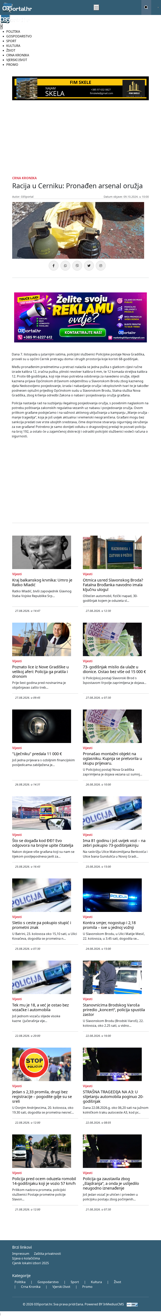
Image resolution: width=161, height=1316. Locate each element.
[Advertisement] (80, 137)
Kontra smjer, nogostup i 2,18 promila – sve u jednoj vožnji (109, 925)
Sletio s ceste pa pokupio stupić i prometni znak (41, 925)
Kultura (96, 1282)
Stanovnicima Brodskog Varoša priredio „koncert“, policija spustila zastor (114, 1009)
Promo (87, 1286)
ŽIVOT (10, 50)
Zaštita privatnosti (47, 1253)
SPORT (11, 41)
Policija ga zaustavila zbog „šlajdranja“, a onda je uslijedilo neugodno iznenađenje (111, 1183)
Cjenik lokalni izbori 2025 (30, 1263)
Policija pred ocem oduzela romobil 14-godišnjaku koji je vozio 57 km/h (44, 1181)
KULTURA (13, 46)
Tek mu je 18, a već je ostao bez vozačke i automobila (40, 1007)
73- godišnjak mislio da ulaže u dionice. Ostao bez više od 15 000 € (114, 669)
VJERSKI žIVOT (16, 60)
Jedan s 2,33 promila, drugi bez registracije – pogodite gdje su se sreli (42, 1096)
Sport (75, 1282)
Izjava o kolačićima (26, 1258)
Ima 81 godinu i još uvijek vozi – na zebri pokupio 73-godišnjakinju (114, 843)
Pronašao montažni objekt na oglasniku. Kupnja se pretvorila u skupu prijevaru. (112, 758)
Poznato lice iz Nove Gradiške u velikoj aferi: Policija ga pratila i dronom (40, 671)
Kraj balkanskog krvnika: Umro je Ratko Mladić (42, 582)
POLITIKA (13, 31)
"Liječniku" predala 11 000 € (37, 753)
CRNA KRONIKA (17, 55)
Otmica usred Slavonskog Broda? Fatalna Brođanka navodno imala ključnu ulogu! (113, 584)
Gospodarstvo (48, 1282)
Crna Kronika (30, 1286)
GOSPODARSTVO (19, 36)
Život (117, 1282)
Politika (20, 1282)
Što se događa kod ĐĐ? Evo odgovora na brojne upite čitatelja (42, 843)
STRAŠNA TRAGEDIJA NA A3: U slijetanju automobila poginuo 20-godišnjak (113, 1096)
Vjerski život (61, 1286)
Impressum (20, 1253)
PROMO (12, 64)
